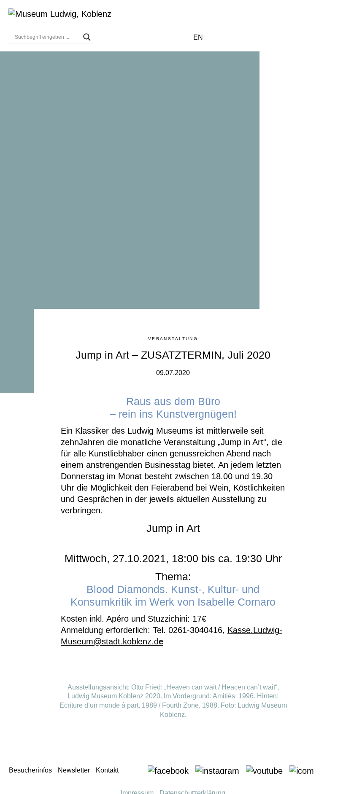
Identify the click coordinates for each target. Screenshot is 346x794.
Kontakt (107, 770)
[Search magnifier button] (87, 37)
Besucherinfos (30, 770)
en (198, 37)
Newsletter (74, 770)
